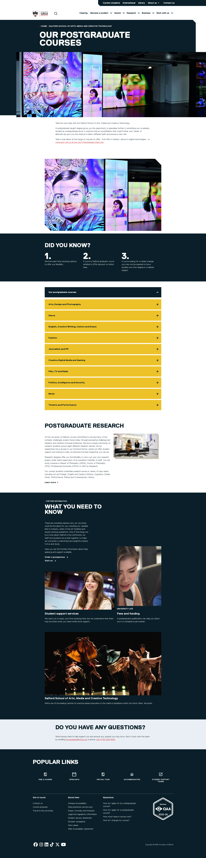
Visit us (49, 561)
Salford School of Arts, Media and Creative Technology (80, 26)
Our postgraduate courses (62, 292)
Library (141, 3)
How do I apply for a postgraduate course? (118, 811)
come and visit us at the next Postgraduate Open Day (79, 142)
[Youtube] (63, 844)
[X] (57, 844)
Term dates (73, 825)
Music (52, 394)
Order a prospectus (55, 557)
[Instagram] (41, 844)
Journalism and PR (58, 349)
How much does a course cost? (117, 817)
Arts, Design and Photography (65, 304)
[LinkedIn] (46, 844)
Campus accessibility (77, 803)
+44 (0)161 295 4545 (105, 740)
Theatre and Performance (63, 405)
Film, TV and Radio (58, 371)
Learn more (50, 482)
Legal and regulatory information (82, 814)
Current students (111, 3)
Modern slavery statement (80, 818)
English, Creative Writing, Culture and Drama (72, 327)
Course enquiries (40, 807)
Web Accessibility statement (80, 829)
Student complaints (76, 822)
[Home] (40, 16)
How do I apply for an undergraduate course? (119, 804)
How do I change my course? (116, 820)
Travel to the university (43, 811)
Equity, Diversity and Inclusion (81, 811)
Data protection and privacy (80, 807)
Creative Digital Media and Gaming (67, 360)
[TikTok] (52, 844)
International (129, 3)
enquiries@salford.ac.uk (76, 740)
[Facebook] (35, 844)
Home (44, 26)
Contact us (169, 3)
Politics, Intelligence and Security (67, 383)
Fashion (53, 338)
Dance (52, 316)
